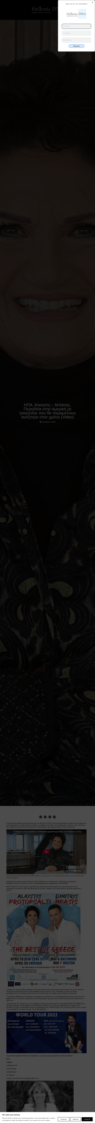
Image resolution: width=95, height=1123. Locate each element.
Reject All (75, 1119)
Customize (63, 1119)
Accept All (87, 1119)
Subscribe (76, 46)
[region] (47, 1117)
